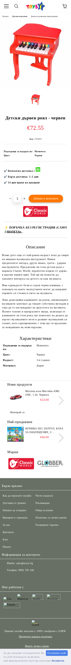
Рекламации (43, 503)
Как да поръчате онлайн (17, 495)
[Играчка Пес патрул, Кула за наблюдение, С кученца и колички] (15, 435)
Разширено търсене (47, 525)
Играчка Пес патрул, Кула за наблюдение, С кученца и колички (44, 430)
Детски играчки (19, 16)
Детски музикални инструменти (44, 16)
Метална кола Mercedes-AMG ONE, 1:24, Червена (42, 393)
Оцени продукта (14, 232)
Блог (5, 539)
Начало (6, 16)
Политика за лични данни (51, 517)
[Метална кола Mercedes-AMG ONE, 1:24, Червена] (15, 397)
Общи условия (44, 510)
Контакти (8, 532)
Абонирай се (17, 412)
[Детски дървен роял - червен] (35, 88)
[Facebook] (6, 578)
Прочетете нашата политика (35, 636)
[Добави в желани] (62, 167)
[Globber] (50, 464)
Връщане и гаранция (15, 517)
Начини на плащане (14, 510)
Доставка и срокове (14, 503)
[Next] (59, 400)
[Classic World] (21, 464)
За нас (6, 525)
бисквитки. (58, 660)
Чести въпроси (44, 495)
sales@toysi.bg (24, 563)
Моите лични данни (37, 646)
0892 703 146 (26, 570)
